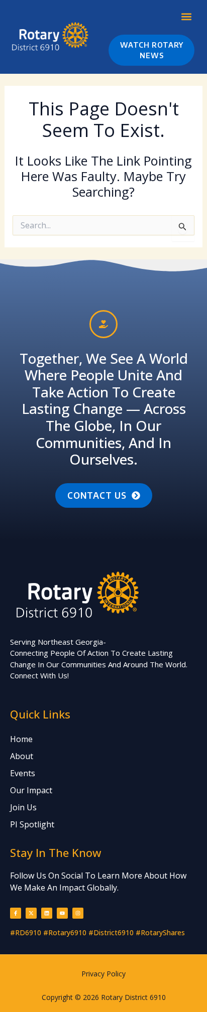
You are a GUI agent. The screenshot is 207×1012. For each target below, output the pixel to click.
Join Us (23, 807)
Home (21, 739)
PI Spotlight (32, 824)
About (21, 756)
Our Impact (31, 790)
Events (22, 773)
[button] (186, 16)
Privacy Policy (103, 973)
